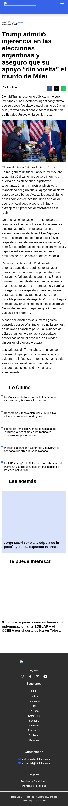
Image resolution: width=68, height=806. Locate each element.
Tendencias (34, 730)
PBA (34, 706)
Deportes (34, 740)
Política (11, 22)
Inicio (34, 691)
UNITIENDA (40, 801)
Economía (34, 701)
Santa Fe (34, 720)
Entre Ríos (34, 715)
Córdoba (34, 725)
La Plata (34, 711)
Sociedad (34, 735)
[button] (49, 88)
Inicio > (5, 22)
